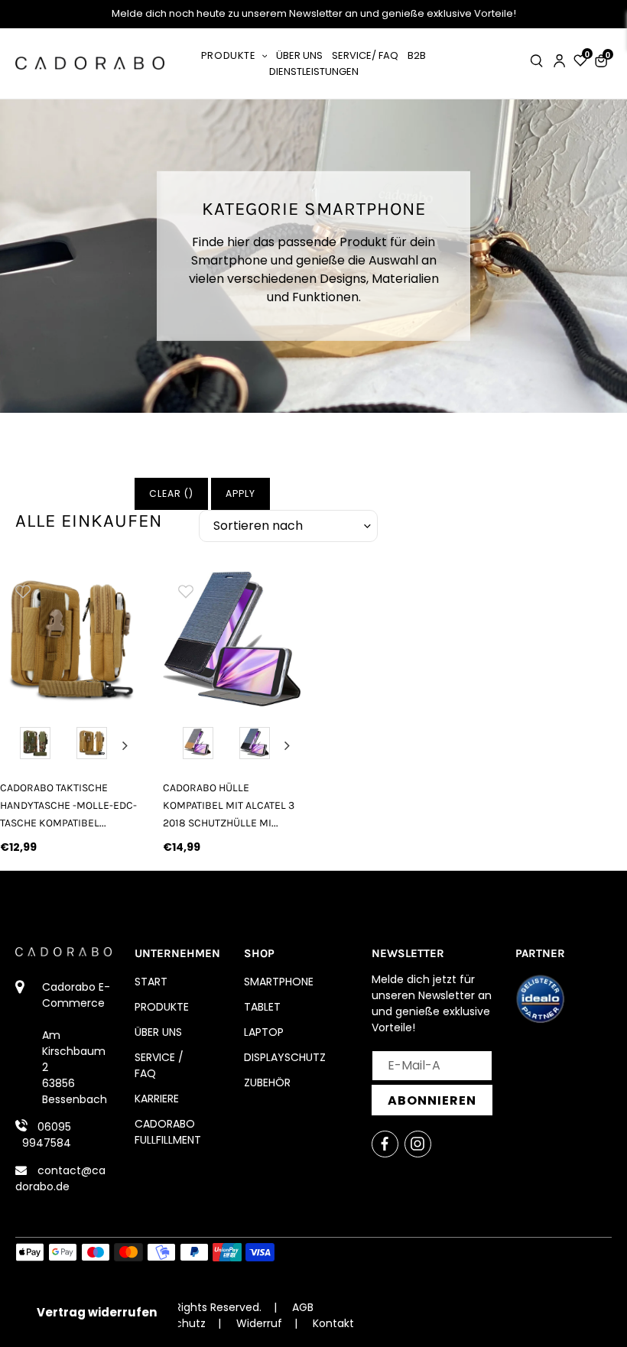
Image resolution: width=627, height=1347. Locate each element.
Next (124, 745)
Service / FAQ (159, 1065)
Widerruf (259, 1323)
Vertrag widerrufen (97, 1312)
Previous (14, 745)
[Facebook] (385, 1144)
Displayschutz (285, 1057)
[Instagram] (417, 1144)
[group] (70, 638)
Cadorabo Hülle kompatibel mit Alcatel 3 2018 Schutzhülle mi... (228, 805)
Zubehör (267, 1082)
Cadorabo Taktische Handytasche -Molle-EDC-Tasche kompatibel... (68, 805)
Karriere (157, 1098)
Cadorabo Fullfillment (168, 1131)
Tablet (262, 1006)
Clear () (171, 493)
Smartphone (279, 981)
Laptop (264, 1032)
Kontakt (333, 1323)
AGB (303, 1307)
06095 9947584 (46, 1135)
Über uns (158, 1032)
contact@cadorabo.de (60, 1178)
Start (151, 981)
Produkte (162, 1006)
